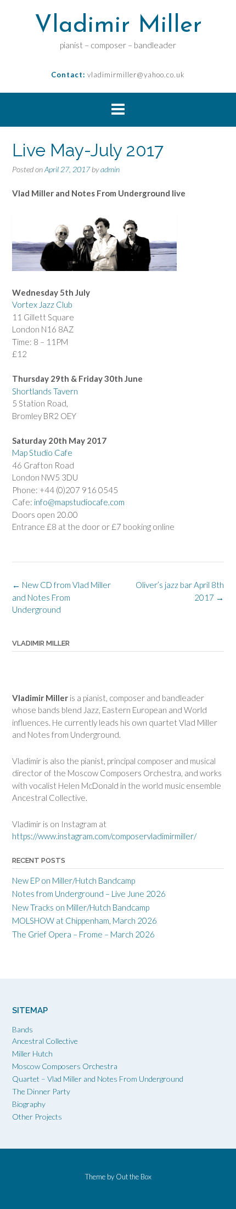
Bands (22, 1029)
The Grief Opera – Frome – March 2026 (83, 934)
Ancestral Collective (45, 1041)
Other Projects (37, 1116)
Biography (29, 1104)
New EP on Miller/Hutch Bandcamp (73, 880)
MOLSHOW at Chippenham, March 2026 (84, 920)
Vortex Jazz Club (43, 304)
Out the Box (133, 1176)
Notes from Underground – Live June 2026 (89, 894)
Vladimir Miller (118, 26)
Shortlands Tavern (45, 391)
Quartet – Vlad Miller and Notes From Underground (97, 1078)
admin (110, 169)
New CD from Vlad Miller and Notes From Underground (61, 597)
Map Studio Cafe (43, 452)
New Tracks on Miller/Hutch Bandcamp (80, 907)
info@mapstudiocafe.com (80, 502)
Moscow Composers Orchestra (64, 1066)
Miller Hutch (32, 1053)
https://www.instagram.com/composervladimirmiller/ (104, 836)
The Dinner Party (41, 1091)
